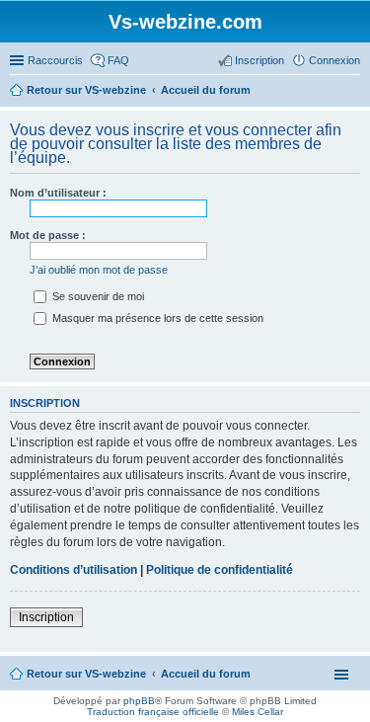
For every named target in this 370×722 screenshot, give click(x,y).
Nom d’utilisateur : (58, 193)
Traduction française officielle (153, 711)
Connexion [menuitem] (334, 60)
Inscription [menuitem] (259, 60)
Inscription (46, 617)
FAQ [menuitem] (118, 60)
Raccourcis (55, 60)
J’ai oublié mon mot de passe (99, 270)
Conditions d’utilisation (73, 570)
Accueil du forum (206, 674)
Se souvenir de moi (96, 296)
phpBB (139, 700)
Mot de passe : (48, 235)
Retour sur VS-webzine (86, 674)
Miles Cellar (257, 711)
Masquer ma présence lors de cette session (156, 318)
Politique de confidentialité (219, 570)
